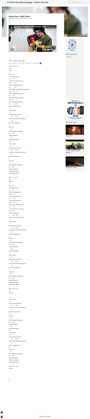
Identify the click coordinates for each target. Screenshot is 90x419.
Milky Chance (11, 18)
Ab (9, 63)
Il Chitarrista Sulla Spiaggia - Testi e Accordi (27, 2)
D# (26, 63)
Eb (28, 63)
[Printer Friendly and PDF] (69, 57)
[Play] (2, 412)
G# (40, 63)
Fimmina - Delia (69, 135)
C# (21, 63)
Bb (15, 63)
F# (34, 63)
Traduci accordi (17, 61)
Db (23, 63)
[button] (9, 21)
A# (13, 63)
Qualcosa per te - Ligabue (71, 167)
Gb (36, 63)
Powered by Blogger (46, 416)
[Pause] (2, 417)
